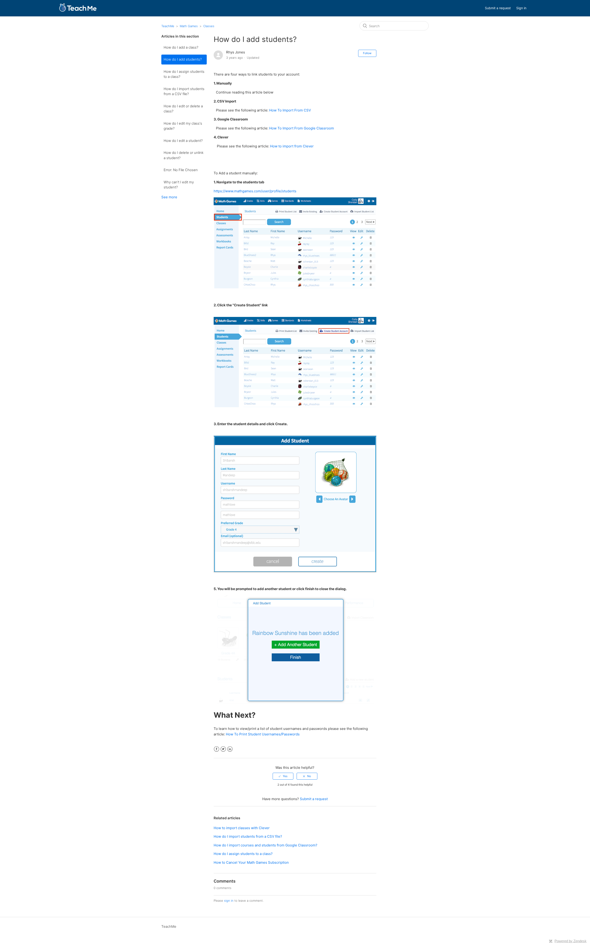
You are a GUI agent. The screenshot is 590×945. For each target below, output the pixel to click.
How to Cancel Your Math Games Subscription (251, 862)
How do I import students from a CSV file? (184, 91)
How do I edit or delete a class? (183, 109)
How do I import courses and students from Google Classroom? (265, 845)
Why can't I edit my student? (179, 185)
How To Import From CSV (290, 110)
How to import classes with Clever (242, 828)
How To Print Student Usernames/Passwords (263, 734)
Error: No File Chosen (181, 170)
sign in (228, 900)
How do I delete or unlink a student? (184, 155)
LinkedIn (230, 749)
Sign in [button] (521, 8)
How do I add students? (183, 59)
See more (169, 197)
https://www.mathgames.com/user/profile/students (255, 191)
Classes (208, 26)
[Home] (78, 10)
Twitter (223, 749)
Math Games (189, 26)
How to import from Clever (292, 146)
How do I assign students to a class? (184, 74)
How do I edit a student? (183, 140)
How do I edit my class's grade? (183, 126)
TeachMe (167, 26)
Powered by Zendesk (571, 941)
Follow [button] (367, 53)
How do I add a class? (181, 47)
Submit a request (498, 8)
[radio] (283, 776)
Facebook (216, 749)
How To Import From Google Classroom (301, 128)
